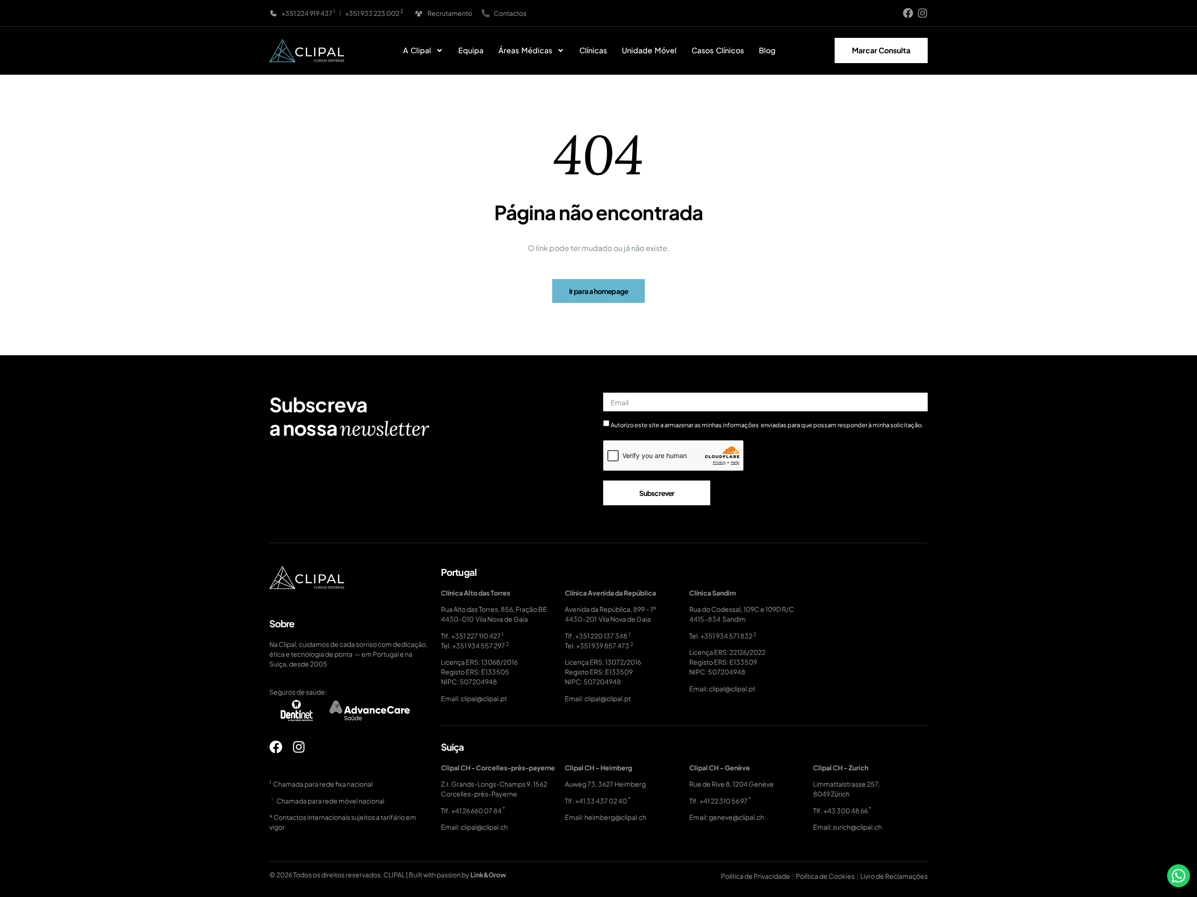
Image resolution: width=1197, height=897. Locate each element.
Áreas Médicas (525, 50)
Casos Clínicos (718, 50)
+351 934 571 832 (726, 635)
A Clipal (417, 50)
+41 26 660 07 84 (476, 810)
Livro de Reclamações (894, 876)
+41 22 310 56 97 (723, 801)
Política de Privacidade (755, 876)
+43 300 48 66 (845, 810)
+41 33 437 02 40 (601, 801)
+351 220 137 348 (601, 635)
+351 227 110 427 (476, 635)
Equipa (470, 50)
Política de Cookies (825, 876)
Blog (767, 50)
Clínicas (593, 50)
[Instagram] (922, 13)
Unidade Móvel (649, 50)
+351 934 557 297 (478, 645)
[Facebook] (908, 13)
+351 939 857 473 (602, 645)
